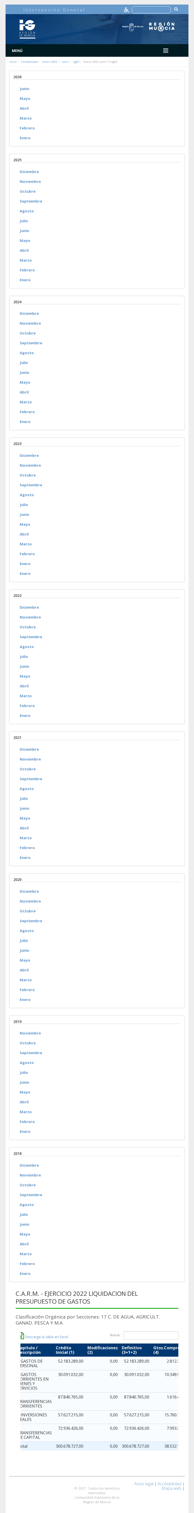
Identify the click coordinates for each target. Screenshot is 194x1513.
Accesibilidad (169, 1484)
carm (65, 62)
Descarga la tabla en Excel (46, 1336)
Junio (24, 88)
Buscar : (116, 1335)
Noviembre (30, 181)
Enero (25, 137)
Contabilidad (29, 62)
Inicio (13, 62)
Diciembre (29, 171)
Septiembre (31, 201)
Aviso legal (143, 1484)
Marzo (26, 118)
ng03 (76, 62)
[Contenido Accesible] (127, 9)
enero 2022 (49, 62)
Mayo (25, 98)
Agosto (27, 210)
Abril (24, 108)
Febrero (27, 127)
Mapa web (171, 1488)
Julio (24, 220)
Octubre (28, 191)
